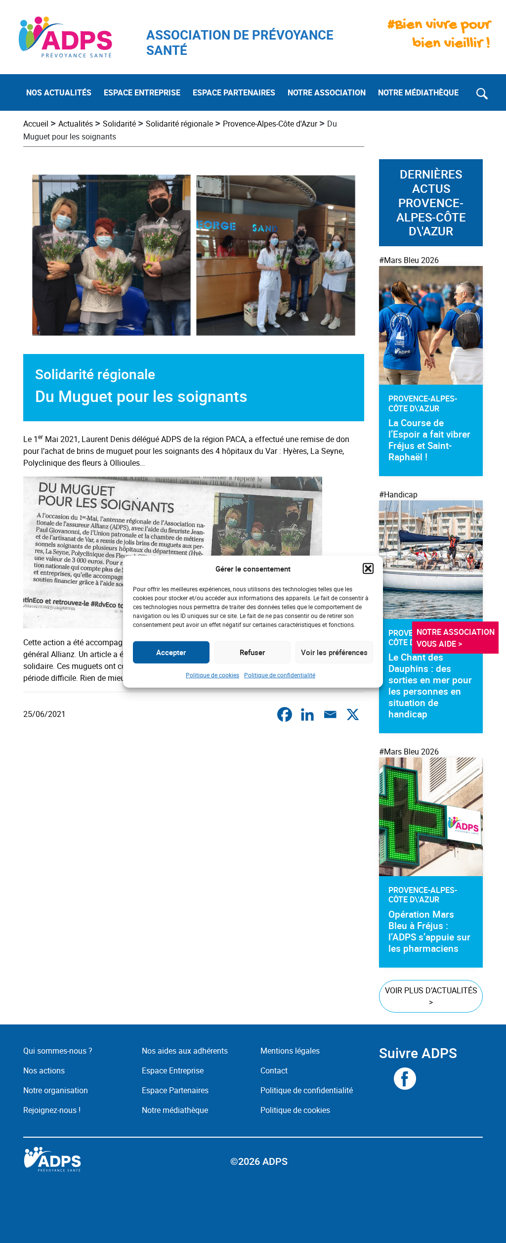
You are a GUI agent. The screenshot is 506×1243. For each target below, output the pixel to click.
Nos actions (44, 1070)
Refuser (252, 652)
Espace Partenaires (175, 1090)
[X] (352, 714)
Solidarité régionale (179, 123)
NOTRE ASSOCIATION (327, 92)
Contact (274, 1070)
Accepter (171, 652)
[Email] (330, 714)
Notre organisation (55, 1090)
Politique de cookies (212, 674)
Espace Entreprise (173, 1070)
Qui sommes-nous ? (57, 1050)
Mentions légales (290, 1050)
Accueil (35, 123)
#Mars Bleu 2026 (409, 260)
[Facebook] (284, 714)
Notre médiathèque (176, 1110)
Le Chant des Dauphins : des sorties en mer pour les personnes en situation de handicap (430, 685)
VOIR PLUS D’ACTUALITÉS (431, 996)
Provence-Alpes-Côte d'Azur (270, 123)
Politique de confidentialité (279, 674)
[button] (368, 569)
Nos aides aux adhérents (185, 1050)
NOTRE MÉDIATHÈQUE (418, 92)
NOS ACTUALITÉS (58, 92)
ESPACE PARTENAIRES (234, 92)
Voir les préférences (334, 652)
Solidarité (119, 123)
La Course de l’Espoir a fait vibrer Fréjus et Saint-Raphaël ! (429, 439)
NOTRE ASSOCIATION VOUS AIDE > (457, 637)
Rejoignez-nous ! (52, 1110)
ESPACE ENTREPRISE (142, 92)
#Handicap (398, 494)
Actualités (75, 123)
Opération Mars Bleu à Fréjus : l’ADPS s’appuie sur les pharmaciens (429, 931)
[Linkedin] (307, 714)
